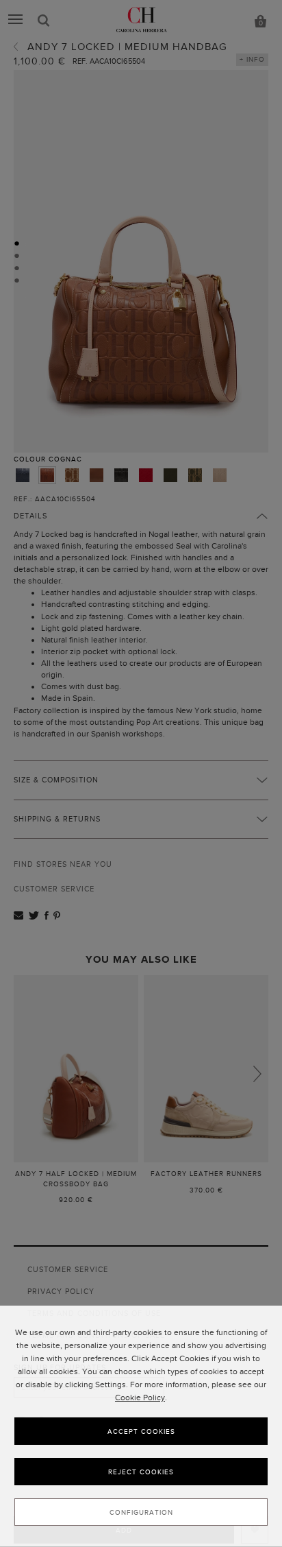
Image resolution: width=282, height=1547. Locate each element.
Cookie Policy (140, 1397)
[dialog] (141, 1426)
